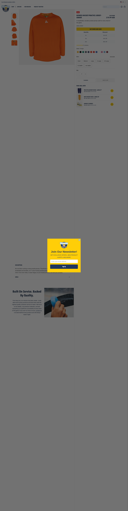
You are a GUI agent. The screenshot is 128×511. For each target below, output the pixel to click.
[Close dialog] (79, 240)
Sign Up (64, 266)
